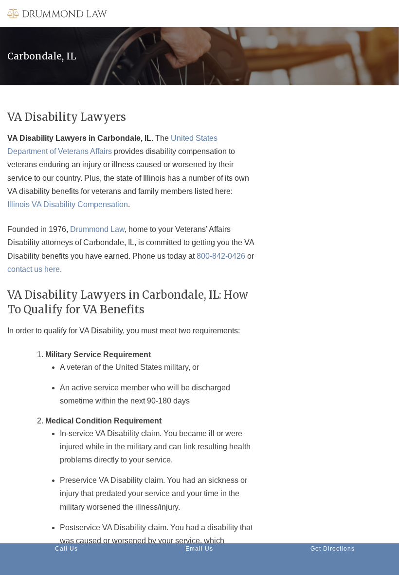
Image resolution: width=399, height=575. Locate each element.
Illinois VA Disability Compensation (67, 204)
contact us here (33, 269)
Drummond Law (97, 229)
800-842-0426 (221, 256)
